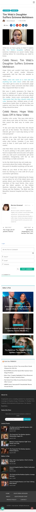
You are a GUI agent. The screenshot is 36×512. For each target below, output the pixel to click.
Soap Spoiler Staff (21, 496)
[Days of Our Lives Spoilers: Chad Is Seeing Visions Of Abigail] (4, 461)
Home (7, 493)
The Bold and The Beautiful (18, 346)
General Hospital (18, 325)
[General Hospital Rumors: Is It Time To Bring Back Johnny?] (4, 483)
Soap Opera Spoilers (21, 493)
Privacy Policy (11, 499)
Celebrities (14, 10)
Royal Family (18, 303)
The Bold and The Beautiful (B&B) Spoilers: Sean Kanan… (18, 351)
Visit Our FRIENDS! (10, 361)
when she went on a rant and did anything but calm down (18, 81)
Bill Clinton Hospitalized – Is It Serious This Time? (27, 231)
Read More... (4, 406)
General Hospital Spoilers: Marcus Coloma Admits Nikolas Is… (18, 329)
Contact (24, 499)
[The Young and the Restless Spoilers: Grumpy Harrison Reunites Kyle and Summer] (4, 476)
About (8, 496)
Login (3, 243)
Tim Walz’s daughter (15, 50)
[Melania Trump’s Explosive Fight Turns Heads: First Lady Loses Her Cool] (4, 443)
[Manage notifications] (32, 508)
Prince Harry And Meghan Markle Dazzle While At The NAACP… (18, 307)
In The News (6, 10)
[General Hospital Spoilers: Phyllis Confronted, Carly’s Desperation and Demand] (4, 469)
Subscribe (27, 419)
